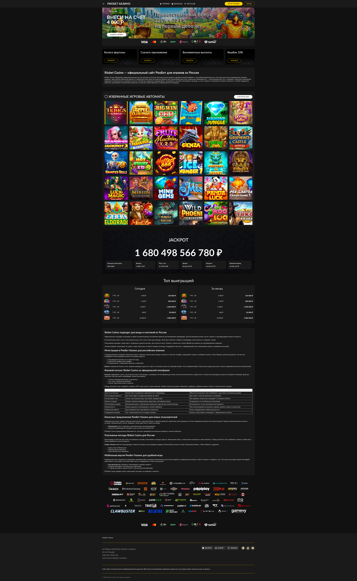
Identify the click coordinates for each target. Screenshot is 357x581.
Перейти (111, 60)
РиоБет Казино (118, 4)
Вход (249, 3)
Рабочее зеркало (110, 555)
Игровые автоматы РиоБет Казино (119, 549)
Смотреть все (243, 97)
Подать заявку (116, 34)
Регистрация (233, 3)
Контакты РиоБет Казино (114, 558)
